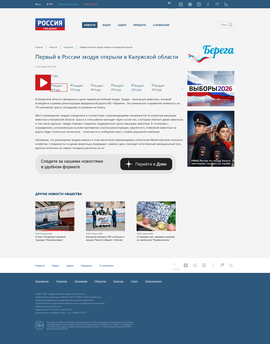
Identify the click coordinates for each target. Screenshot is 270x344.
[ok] (208, 5)
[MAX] (171, 5)
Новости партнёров (68, 4)
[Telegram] (189, 5)
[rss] (226, 5)
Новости (53, 47)
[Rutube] (217, 5)
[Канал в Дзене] (105, 163)
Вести (38, 4)
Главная (39, 47)
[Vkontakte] (198, 5)
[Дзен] (180, 5)
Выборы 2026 (91, 4)
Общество (68, 47)
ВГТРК (50, 4)
